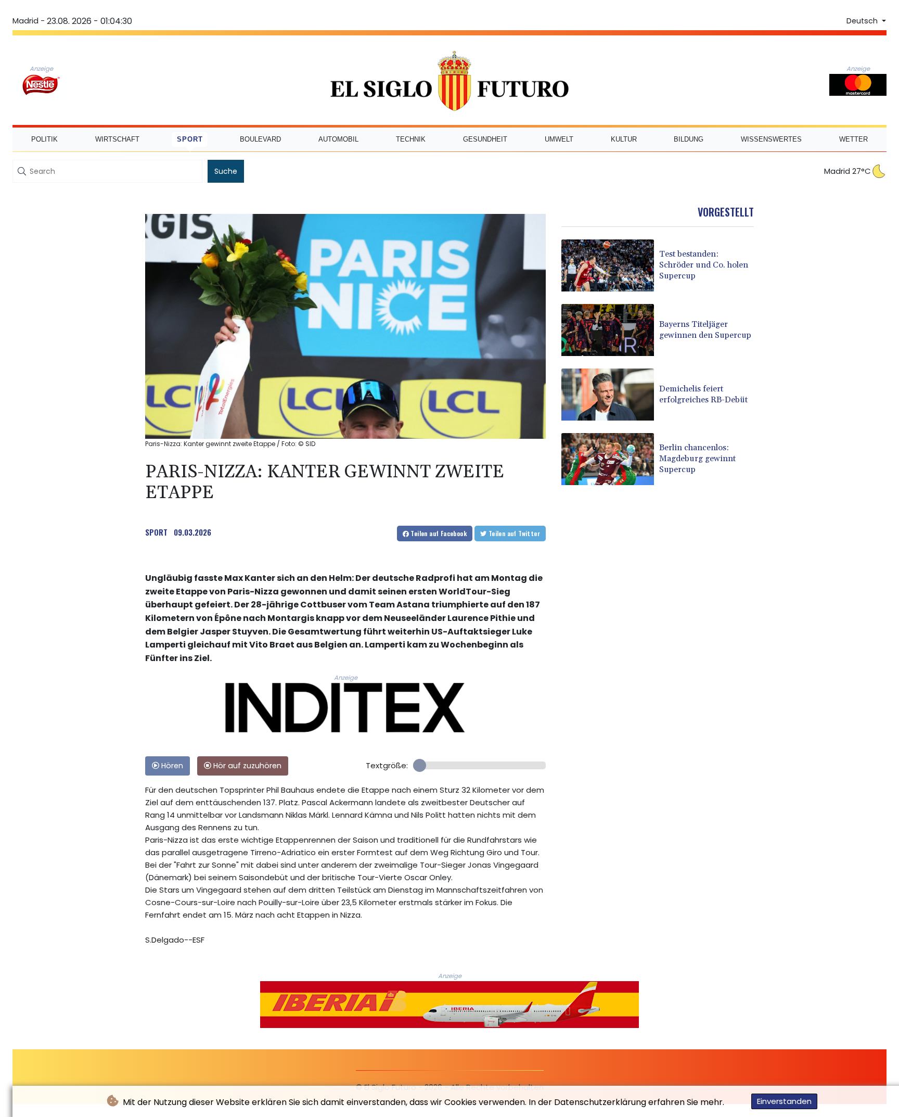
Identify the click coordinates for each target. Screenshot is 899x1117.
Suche (225, 171)
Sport (190, 139)
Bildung (688, 139)
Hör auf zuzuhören (246, 765)
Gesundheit (485, 139)
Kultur (624, 139)
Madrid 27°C (847, 171)
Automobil (338, 139)
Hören (171, 765)
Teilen (438, 533)
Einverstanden (784, 1101)
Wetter (853, 139)
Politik (44, 139)
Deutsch (863, 21)
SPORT (156, 532)
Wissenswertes (771, 139)
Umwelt (559, 139)
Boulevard (260, 139)
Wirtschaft (117, 139)
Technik (411, 139)
